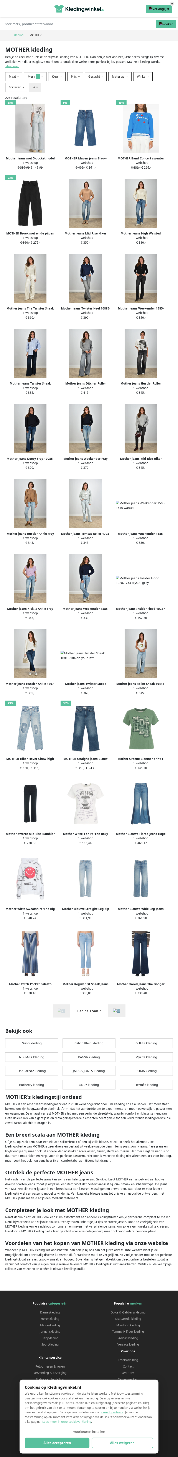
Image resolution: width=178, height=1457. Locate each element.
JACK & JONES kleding (89, 1071)
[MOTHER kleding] (116, 1010)
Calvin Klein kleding (89, 1043)
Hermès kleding (146, 1085)
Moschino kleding (128, 1325)
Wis (35, 87)
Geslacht (94, 77)
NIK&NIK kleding (31, 1057)
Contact (128, 1366)
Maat (13, 77)
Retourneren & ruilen (50, 1366)
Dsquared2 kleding (32, 1071)
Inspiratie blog (128, 1360)
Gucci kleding (32, 1043)
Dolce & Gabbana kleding (128, 1312)
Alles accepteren (57, 1443)
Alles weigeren (122, 1443)
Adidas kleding (128, 1338)
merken (136, 1303)
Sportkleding (50, 1344)
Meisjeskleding (50, 1325)
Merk (33, 77)
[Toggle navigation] (7, 9)
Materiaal (119, 77)
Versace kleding (128, 1344)
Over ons (128, 1373)
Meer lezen (12, 66)
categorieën (57, 1303)
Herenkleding (50, 1319)
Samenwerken (128, 1379)
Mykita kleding (146, 1057)
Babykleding (50, 1338)
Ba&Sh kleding (89, 1057)
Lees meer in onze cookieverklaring (66, 1422)
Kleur (56, 77)
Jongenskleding (50, 1332)
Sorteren (15, 87)
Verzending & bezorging (49, 1373)
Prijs (74, 77)
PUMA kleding (146, 1071)
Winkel (142, 77)
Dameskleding (50, 1312)
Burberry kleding (31, 1085)
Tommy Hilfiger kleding (128, 1332)
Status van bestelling (50, 1379)
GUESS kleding (146, 1043)
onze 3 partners (112, 1412)
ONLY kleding (89, 1085)
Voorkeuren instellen (89, 1431)
